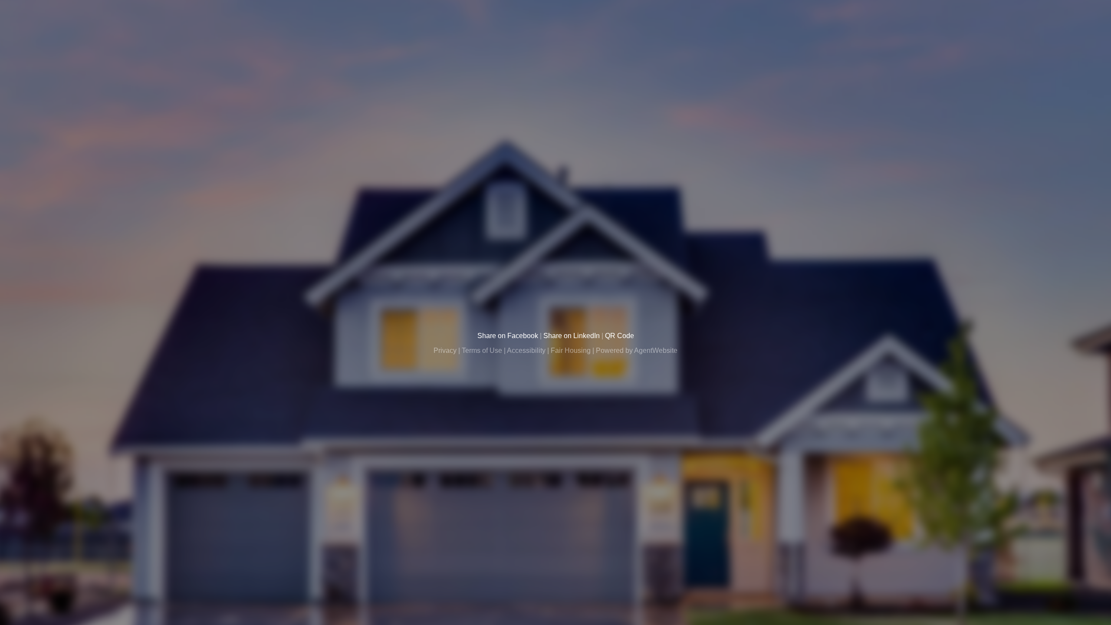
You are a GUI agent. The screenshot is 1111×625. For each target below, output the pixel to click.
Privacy (445, 350)
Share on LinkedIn (571, 335)
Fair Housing (571, 350)
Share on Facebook (507, 335)
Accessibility (526, 350)
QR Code (619, 335)
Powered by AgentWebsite (636, 350)
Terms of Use (482, 350)
